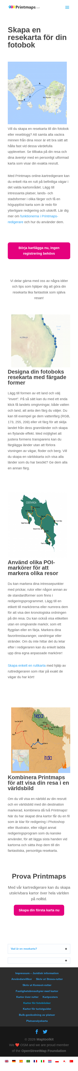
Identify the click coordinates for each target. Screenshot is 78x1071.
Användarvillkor (21, 979)
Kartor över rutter (27, 996)
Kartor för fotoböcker (37, 1002)
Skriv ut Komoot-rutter (37, 985)
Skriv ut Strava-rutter (49, 979)
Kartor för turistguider (37, 1008)
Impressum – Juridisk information (37, 973)
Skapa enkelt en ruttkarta (27, 665)
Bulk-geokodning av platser (37, 1014)
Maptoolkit (45, 1039)
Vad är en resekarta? (24, 948)
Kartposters (50, 996)
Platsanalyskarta (37, 1020)
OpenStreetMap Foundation (43, 1051)
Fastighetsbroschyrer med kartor (37, 991)
